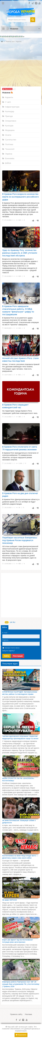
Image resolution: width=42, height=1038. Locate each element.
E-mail (4, 633)
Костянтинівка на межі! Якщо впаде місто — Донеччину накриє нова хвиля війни (20, 857)
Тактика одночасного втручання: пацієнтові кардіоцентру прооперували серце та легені (20, 737)
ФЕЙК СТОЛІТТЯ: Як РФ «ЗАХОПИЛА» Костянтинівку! (18, 779)
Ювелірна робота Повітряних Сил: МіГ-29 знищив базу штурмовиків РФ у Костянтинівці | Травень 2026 (20, 984)
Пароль (5, 640)
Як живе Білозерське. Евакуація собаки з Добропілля (19, 821)
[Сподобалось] (33, 220)
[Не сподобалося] (37, 220)
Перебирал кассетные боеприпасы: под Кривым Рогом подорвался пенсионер (20, 540)
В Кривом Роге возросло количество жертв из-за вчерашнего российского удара (20, 197)
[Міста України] (21, 12)
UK (6, 622)
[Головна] (2, 41)
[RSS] (12, 93)
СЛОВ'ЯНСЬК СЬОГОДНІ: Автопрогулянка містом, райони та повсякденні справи (19, 693)
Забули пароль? (8, 651)
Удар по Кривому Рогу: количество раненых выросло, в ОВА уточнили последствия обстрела (19, 253)
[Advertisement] (21, 65)
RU (14, 622)
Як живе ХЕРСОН (9, 900)
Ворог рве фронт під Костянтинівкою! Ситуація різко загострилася (17, 941)
